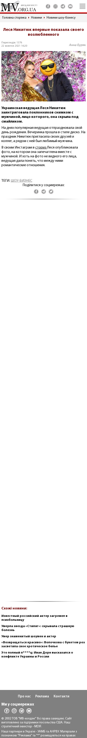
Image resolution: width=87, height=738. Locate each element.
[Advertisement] (43, 402)
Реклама (42, 696)
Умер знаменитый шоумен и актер (28, 636)
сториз (41, 147)
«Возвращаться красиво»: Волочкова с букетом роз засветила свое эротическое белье (43, 644)
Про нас (24, 696)
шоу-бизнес (21, 181)
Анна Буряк (77, 45)
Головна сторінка (14, 17)
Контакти (61, 696)
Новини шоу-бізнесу (61, 17)
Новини (36, 17)
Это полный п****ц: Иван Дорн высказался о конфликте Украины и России (37, 654)
